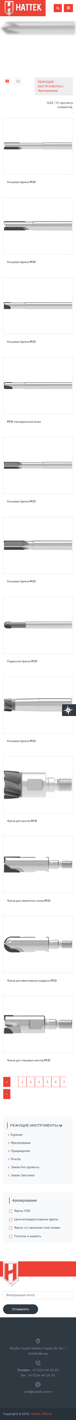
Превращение (20, 1151)
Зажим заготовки (22, 1175)
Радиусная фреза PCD (22, 661)
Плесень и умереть (27, 1236)
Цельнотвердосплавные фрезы (36, 1219)
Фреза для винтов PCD (22, 821)
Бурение (16, 1135)
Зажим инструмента (25, 1167)
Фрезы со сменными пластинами (37, 1227)
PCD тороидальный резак (24, 421)
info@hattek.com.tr (38, 1392)
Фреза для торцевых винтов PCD (28, 1060)
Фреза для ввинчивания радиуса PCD (32, 980)
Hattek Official (41, 1414)
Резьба (16, 1159)
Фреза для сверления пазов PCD (28, 900)
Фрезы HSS (22, 1211)
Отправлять (20, 1309)
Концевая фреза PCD (21, 182)
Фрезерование (48, 91)
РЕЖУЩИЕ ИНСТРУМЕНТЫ (50, 84)
